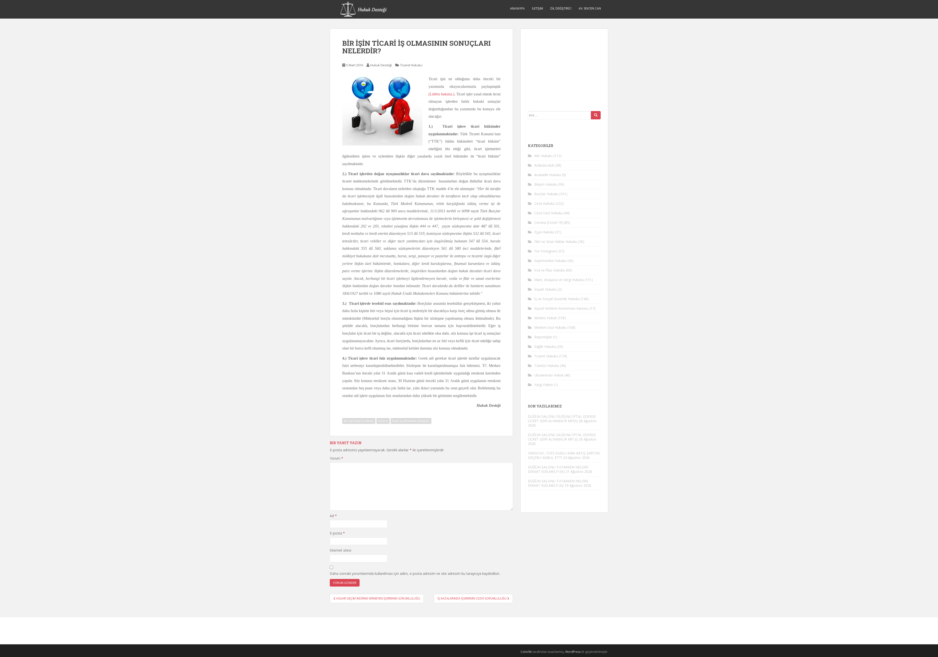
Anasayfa (517, 8)
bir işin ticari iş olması (359, 421)
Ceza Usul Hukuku (548, 213)
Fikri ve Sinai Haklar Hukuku (555, 241)
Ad (333, 515)
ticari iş (383, 421)
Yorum (336, 458)
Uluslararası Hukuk (548, 375)
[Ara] (596, 115)
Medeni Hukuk (545, 318)
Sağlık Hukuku (545, 346)
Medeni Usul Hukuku (550, 327)
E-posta (337, 533)
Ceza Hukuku (544, 203)
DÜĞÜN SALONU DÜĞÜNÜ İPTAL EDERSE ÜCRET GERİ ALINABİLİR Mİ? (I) (562, 437)
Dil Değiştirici (560, 8)
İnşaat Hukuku (545, 289)
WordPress (573, 652)
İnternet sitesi (340, 550)
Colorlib (526, 652)
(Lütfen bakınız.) (441, 94)
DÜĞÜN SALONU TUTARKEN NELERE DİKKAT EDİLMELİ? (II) (558, 483)
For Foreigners (545, 251)
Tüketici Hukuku (546, 365)
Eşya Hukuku (544, 232)
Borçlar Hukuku (546, 194)
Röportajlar (543, 337)
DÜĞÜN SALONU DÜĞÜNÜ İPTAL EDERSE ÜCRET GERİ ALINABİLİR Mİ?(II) (562, 418)
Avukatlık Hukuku (547, 174)
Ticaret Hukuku (411, 65)
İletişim (537, 8)
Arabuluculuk (544, 165)
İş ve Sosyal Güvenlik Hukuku (557, 298)
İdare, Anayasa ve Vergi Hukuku (559, 279)
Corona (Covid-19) (548, 222)
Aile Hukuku (543, 155)
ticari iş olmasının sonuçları (411, 421)
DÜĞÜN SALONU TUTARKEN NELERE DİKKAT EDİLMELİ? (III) (558, 469)
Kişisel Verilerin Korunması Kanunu (561, 308)
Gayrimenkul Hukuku (550, 260)
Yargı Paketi (543, 384)
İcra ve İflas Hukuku (549, 270)
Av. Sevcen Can (590, 8)
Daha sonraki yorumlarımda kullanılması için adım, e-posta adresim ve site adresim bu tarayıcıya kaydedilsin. (415, 573)
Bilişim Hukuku (545, 184)
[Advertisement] (564, 66)
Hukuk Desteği (381, 65)
